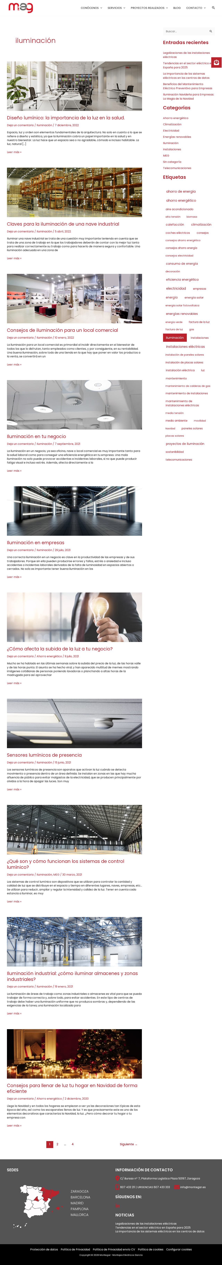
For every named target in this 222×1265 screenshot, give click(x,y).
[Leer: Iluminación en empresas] (74, 511)
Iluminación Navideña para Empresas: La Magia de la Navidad (188, 97)
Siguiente (129, 1144)
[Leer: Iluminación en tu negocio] (74, 405)
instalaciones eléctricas (185, 346)
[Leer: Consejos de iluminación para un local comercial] (74, 298)
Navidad (170, 428)
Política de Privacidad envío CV (114, 1249)
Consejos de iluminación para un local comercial (62, 330)
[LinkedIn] (117, 1206)
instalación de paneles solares (184, 354)
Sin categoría (172, 162)
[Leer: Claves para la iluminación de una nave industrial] (74, 192)
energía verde (173, 322)
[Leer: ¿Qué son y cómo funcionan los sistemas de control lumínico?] (74, 829)
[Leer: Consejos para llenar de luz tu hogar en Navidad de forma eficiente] (74, 1054)
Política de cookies (150, 1249)
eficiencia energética (182, 279)
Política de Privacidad (75, 1249)
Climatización (172, 124)
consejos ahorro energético (182, 240)
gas (191, 329)
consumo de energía (182, 264)
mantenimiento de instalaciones (187, 393)
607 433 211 (127, 1187)
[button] (100, 8)
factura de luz (174, 329)
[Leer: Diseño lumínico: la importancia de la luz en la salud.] (74, 86)
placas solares (174, 436)
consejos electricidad (179, 255)
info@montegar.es (193, 1187)
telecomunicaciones (179, 459)
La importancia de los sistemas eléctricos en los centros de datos (186, 76)
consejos (203, 233)
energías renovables (182, 314)
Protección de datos (44, 1249)
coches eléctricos (178, 233)
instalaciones (200, 338)
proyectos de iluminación (185, 444)
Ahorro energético (49, 656)
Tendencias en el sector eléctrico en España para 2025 (153, 1228)
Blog (177, 8)
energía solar (194, 298)
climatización (201, 224)
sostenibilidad (175, 452)
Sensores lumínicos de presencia (44, 755)
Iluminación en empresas (35, 543)
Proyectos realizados (147, 8)
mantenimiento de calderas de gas (187, 386)
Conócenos (90, 8)
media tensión (174, 413)
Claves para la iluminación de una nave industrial (63, 224)
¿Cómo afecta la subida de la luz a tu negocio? (60, 649)
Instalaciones (172, 149)
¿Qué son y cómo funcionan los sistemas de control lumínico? (65, 864)
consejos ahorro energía (181, 248)
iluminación (175, 337)
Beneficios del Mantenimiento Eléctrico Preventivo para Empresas (187, 86)
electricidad (176, 288)
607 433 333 (162, 1187)
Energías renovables (177, 137)
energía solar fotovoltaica (182, 305)
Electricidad (171, 131)
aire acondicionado (179, 209)
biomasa (192, 216)
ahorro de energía (181, 191)
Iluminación (44, 125)
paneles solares (192, 428)
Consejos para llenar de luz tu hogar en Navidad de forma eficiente (72, 1088)
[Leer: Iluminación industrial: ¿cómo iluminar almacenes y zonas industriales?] (74, 942)
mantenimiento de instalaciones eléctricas (182, 403)
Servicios (115, 8)
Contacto (194, 8)
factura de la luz (199, 322)
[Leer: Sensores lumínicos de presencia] (74, 723)
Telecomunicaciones (177, 168)
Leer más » (14, 152)
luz (203, 370)
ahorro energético (181, 200)
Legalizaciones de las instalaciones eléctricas (146, 1224)
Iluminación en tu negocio (36, 436)
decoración (172, 271)
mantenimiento (176, 378)
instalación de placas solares (184, 362)
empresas (199, 289)
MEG (56, 875)
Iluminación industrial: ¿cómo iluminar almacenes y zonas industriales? (72, 976)
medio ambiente (176, 420)
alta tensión (173, 216)
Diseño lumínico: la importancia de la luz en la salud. (66, 118)
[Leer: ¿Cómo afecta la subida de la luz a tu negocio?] (74, 617)
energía (172, 297)
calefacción (175, 224)
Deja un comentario (20, 125)
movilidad (200, 420)
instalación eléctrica (180, 370)
